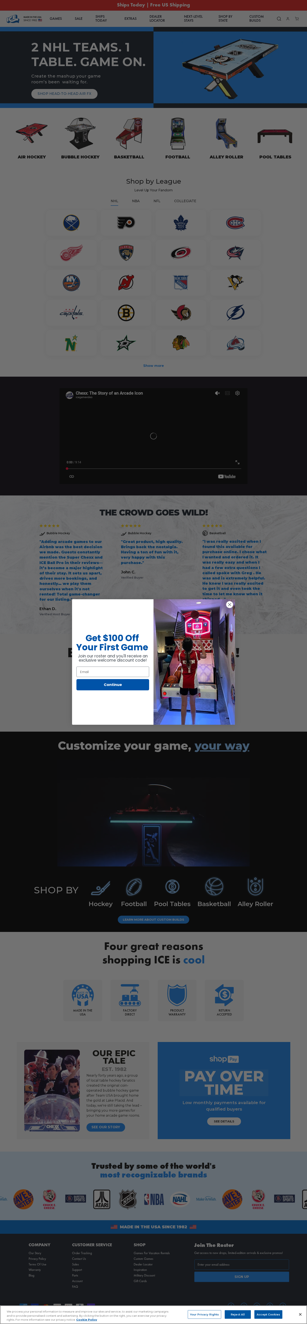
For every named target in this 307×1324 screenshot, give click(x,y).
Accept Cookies (268, 1314)
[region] (153, 1314)
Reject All (238, 1314)
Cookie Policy (86, 1319)
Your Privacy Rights (204, 1314)
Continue (113, 684)
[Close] (300, 1314)
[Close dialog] (229, 604)
